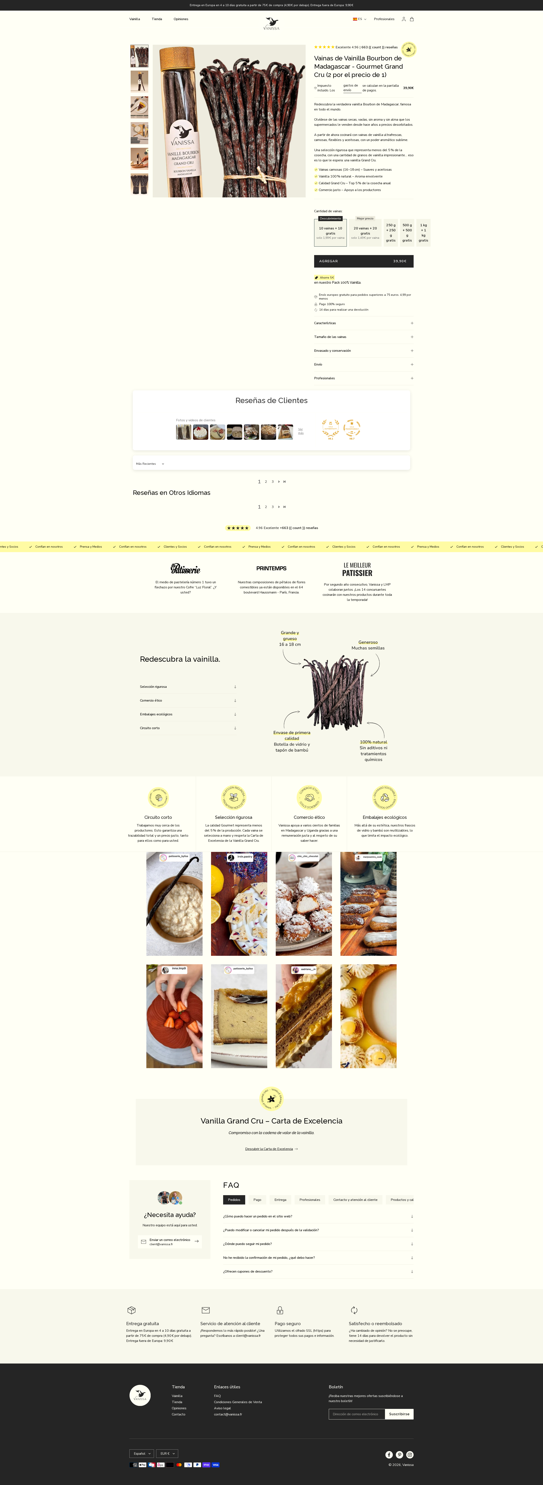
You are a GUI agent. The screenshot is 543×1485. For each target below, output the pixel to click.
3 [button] (273, 481)
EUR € (165, 1454)
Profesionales (384, 19)
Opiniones (179, 1408)
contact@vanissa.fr (228, 1414)
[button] (364, 323)
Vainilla (177, 1396)
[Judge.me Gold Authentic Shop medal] (330, 428)
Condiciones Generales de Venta (238, 1402)
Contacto (178, 1414)
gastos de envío (350, 87)
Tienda (177, 1402)
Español (139, 1454)
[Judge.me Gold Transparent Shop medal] (351, 428)
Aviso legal (222, 1408)
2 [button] (266, 481)
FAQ (217, 1396)
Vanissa (408, 1465)
